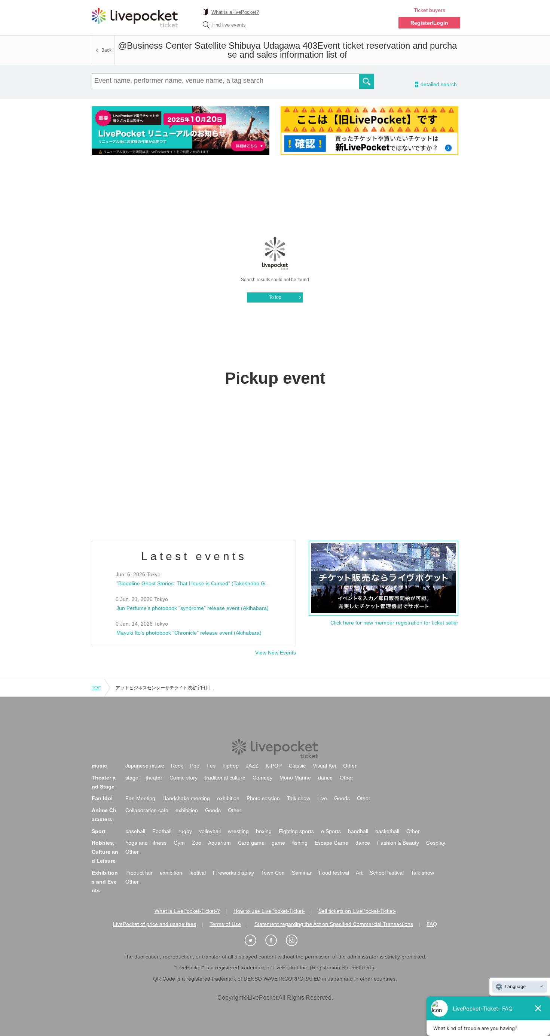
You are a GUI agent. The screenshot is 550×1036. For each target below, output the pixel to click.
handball (358, 831)
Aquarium (219, 843)
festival (197, 873)
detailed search (438, 84)
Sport (99, 831)
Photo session (263, 798)
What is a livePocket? (235, 12)
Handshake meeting (186, 798)
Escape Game (331, 843)
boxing (264, 831)
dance (325, 778)
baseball (135, 831)
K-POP (274, 766)
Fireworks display (233, 873)
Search (366, 81)
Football (161, 831)
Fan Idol (102, 798)
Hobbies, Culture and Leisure (105, 852)
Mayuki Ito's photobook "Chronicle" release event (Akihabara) (189, 633)
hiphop (231, 766)
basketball (387, 831)
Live (322, 798)
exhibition (228, 798)
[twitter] (254, 941)
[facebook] (275, 941)
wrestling (238, 831)
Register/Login (429, 23)
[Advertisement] (275, 195)
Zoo (196, 843)
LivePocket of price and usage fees (154, 924)
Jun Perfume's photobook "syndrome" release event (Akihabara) (192, 608)
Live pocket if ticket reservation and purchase (135, 17)
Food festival (334, 873)
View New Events (275, 653)
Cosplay (435, 843)
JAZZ (252, 766)
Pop (194, 766)
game (278, 843)
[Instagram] (295, 941)
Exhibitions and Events (105, 882)
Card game (251, 843)
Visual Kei (324, 766)
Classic (297, 766)
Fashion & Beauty (398, 843)
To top (275, 297)
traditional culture (225, 778)
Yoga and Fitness (145, 843)
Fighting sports (296, 831)
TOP (96, 687)
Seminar (302, 873)
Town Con (273, 873)
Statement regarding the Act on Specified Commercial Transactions (333, 924)
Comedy (262, 778)
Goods (342, 798)
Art (359, 873)
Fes (211, 766)
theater (154, 778)
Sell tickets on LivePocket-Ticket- (357, 911)
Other (350, 766)
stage (131, 778)
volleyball (210, 831)
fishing (300, 843)
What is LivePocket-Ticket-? (187, 911)
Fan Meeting (140, 798)
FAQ (432, 924)
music (99, 766)
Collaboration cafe (146, 810)
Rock (177, 766)
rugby (185, 831)
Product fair (139, 873)
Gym (179, 843)
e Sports (331, 831)
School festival (387, 873)
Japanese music (144, 766)
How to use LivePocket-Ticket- (269, 911)
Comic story (183, 778)
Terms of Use (225, 924)
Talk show (298, 798)
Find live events (228, 25)
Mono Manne (295, 778)
